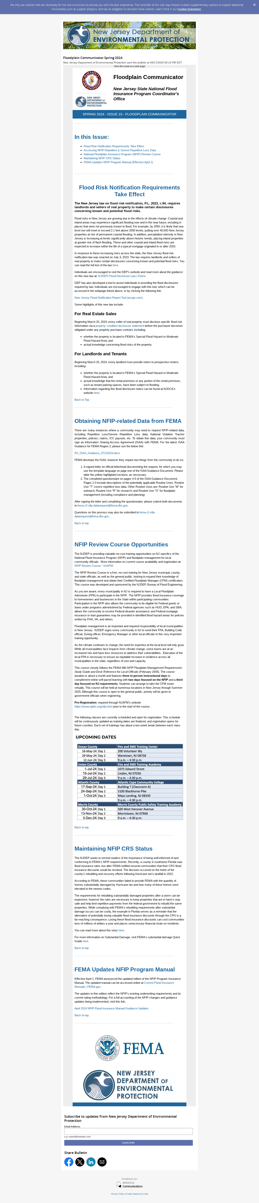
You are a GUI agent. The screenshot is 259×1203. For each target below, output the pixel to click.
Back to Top (82, 399)
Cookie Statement (189, 9)
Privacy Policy (117, 1194)
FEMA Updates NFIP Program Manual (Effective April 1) (118, 162)
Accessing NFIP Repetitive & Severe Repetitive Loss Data (120, 150)
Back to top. (82, 523)
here (115, 265)
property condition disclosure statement (120, 325)
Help (146, 1194)
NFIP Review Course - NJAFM (94, 565)
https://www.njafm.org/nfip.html (93, 706)
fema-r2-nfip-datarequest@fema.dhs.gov (103, 505)
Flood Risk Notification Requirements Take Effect (114, 146)
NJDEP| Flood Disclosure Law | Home (122, 276)
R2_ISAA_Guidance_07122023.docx (97, 453)
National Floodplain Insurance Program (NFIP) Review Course (122, 154)
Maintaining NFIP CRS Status (102, 158)
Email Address (72, 1126)
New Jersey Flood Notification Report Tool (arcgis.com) (109, 297)
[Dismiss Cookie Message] (254, 3)
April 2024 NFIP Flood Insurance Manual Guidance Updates (111, 1008)
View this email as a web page (129, 66)
